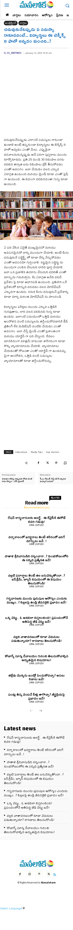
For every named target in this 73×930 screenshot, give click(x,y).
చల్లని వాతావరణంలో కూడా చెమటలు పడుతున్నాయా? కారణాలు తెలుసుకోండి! (36, 638)
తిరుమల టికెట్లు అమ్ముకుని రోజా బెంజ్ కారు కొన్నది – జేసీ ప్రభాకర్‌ (17, 479)
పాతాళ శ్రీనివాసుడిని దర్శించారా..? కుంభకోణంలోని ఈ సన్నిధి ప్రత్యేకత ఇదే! (36, 558)
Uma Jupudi (36, 525)
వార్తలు (23, 23)
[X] (47, 463)
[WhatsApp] (65, 463)
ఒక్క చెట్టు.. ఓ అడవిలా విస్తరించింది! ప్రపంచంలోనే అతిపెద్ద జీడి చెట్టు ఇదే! (36, 619)
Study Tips (37, 452)
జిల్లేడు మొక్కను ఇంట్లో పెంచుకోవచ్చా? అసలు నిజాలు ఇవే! (36, 677)
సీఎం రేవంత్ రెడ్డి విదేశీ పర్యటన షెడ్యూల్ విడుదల (53, 479)
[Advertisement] (36, 99)
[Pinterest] (56, 463)
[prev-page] (31, 711)
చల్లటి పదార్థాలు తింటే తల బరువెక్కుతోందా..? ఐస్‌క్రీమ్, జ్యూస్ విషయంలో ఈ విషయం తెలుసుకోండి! (36, 579)
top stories (52, 452)
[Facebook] (38, 463)
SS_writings (14, 53)
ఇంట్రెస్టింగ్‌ (10, 23)
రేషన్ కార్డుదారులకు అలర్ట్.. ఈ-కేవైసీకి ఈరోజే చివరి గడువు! (36, 519)
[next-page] (40, 711)
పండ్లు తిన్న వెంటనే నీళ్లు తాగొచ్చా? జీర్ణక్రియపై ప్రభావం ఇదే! (36, 696)
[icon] (55, 874)
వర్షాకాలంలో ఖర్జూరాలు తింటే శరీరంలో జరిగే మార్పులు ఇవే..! (36, 539)
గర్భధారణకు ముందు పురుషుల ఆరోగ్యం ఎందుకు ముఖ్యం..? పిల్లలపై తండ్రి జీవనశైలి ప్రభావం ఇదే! (36, 600)
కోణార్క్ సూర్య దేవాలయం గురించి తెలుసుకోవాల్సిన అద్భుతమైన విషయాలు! (36, 658)
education (21, 452)
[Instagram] (29, 874)
